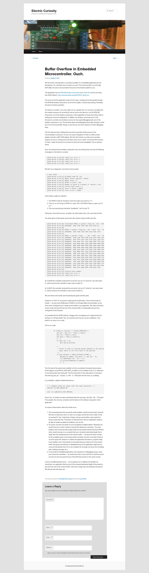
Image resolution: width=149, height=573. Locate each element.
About (40, 51)
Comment (49, 499)
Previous (35, 58)
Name (49, 527)
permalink (83, 479)
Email (49, 537)
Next (115, 58)
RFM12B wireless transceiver (70, 92)
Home (33, 51)
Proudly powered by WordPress (74, 566)
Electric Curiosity (44, 10)
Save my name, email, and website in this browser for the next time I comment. (69, 553)
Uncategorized (62, 479)
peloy (70, 479)
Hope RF (86, 92)
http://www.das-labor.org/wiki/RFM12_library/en (73, 95)
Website (48, 547)
